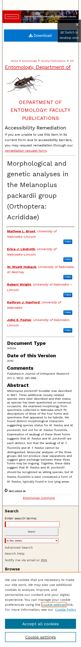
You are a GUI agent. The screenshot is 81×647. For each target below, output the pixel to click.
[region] (40, 609)
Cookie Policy (65, 610)
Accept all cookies (40, 623)
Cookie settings (54, 605)
